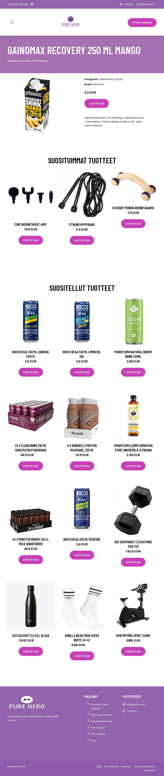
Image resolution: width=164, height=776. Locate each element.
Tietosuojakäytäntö (144, 766)
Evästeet (126, 766)
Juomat (119, 79)
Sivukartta (149, 770)
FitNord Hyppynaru (82, 224)
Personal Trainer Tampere (99, 706)
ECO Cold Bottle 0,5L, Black (30, 635)
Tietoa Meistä (98, 734)
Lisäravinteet (106, 79)
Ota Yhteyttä (111, 766)
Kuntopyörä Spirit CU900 (133, 635)
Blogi (93, 740)
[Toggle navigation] (12, 22)
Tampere (128, 4)
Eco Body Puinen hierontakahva (133, 208)
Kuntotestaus (97, 727)
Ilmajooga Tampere (101, 714)
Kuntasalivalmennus (101, 721)
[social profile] (32, 4)
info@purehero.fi (145, 4)
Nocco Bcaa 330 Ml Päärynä (81, 539)
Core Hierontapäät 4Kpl (30, 224)
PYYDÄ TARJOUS (142, 22)
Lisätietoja (96, 103)
